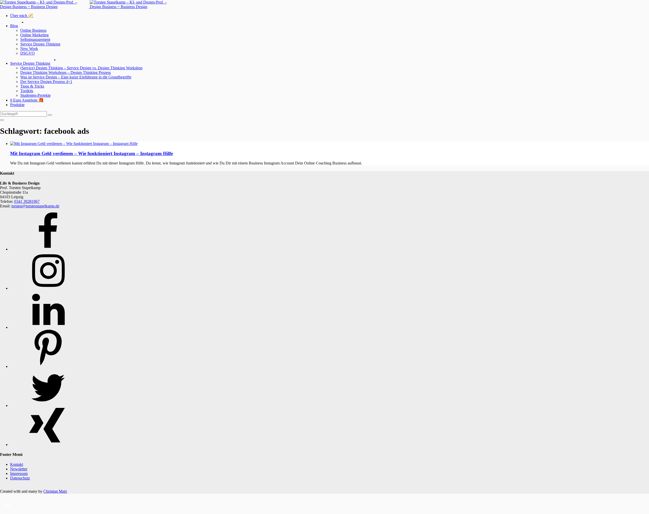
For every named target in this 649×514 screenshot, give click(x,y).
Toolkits (26, 91)
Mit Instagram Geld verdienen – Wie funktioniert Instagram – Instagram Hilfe (91, 153)
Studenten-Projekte (35, 95)
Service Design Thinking (40, 44)
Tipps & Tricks (32, 86)
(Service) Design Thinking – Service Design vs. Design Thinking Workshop (81, 68)
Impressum (19, 473)
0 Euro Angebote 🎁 (27, 100)
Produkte (17, 105)
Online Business (33, 30)
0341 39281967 (27, 201)
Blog (14, 26)
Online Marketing (34, 35)
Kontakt (16, 464)
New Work (29, 48)
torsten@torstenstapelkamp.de (35, 206)
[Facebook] (48, 249)
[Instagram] (48, 288)
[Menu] (2, 120)
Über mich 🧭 (21, 15)
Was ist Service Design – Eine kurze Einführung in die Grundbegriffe (75, 77)
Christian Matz (55, 491)
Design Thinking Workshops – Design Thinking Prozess (65, 72)
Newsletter (18, 469)
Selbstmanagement (35, 39)
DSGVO (27, 53)
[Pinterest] (48, 366)
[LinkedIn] (48, 327)
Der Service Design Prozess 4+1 (46, 81)
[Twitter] (48, 405)
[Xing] (48, 444)
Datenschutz (20, 478)
